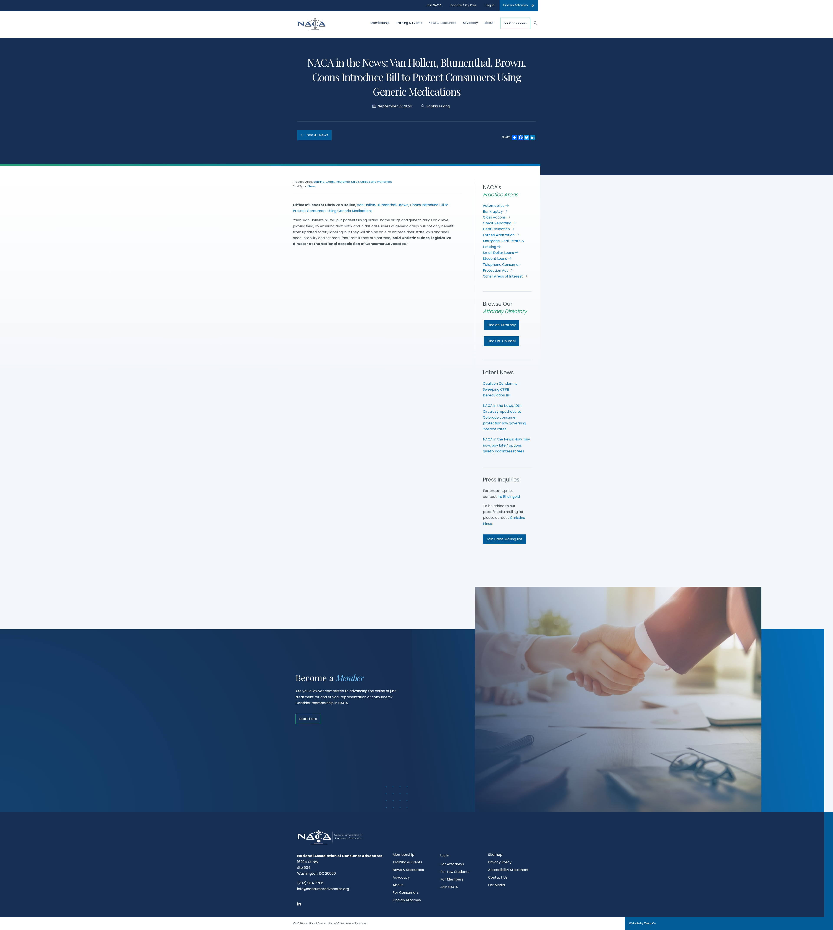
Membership (380, 23)
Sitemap (495, 855)
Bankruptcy (493, 211)
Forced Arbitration (499, 235)
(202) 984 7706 (310, 883)
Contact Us (497, 878)
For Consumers (515, 23)
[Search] (533, 22)
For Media (496, 885)
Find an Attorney (515, 5)
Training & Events (409, 23)
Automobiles (494, 205)
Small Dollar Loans (499, 252)
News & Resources (442, 23)
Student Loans (495, 258)
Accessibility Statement (508, 870)
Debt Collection (497, 229)
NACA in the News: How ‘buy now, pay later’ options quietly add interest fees (506, 445)
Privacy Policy (500, 863)
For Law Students (454, 872)
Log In (444, 855)
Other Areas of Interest (503, 276)
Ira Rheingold (509, 496)
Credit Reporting (497, 223)
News (312, 186)
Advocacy (470, 23)
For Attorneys (452, 865)
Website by (642, 923)
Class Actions (495, 217)
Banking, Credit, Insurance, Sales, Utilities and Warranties (352, 182)
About (489, 23)
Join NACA (449, 887)
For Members (451, 880)
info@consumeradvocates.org (323, 888)
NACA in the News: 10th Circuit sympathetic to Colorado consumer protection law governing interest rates (504, 417)
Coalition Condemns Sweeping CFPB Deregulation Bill (500, 389)
